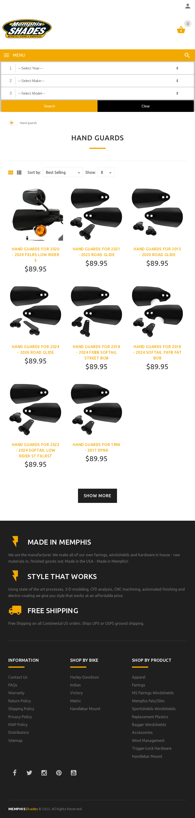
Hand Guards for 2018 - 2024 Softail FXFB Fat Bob (157, 352)
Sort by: (34, 172)
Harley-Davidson (84, 677)
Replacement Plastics (150, 717)
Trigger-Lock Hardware (151, 748)
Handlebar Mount (85, 709)
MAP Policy (18, 724)
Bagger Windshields (149, 724)
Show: (90, 172)
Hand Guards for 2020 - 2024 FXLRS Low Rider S (35, 254)
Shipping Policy (21, 709)
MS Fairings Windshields (153, 693)
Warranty (16, 693)
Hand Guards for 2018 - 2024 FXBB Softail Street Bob (96, 352)
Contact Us (18, 677)
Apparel (138, 677)
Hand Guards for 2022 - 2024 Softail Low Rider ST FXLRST (35, 450)
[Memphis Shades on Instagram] (44, 773)
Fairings (138, 685)
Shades (23, 809)
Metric (75, 701)
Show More (97, 495)
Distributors (18, 732)
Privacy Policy (20, 717)
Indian (75, 685)
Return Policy (19, 701)
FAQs (12, 685)
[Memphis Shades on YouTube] (73, 773)
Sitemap (15, 740)
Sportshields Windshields (154, 709)
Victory (76, 693)
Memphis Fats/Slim (148, 701)
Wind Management (148, 740)
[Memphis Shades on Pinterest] (59, 773)
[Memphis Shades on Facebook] (14, 773)
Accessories (142, 732)
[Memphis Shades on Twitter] (29, 773)
